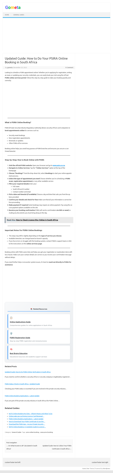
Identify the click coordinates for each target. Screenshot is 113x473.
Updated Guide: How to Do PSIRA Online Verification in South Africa (28, 372)
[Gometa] (13, 8)
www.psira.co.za (59, 165)
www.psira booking (46, 432)
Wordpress (106, 468)
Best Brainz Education (18, 353)
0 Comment (69, 67)
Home (7, 15)
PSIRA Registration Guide (20, 338)
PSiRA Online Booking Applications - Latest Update (22, 396)
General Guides (18, 15)
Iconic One (85, 468)
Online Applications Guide (20, 322)
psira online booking (32, 432)
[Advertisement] (56, 34)
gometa (9, 67)
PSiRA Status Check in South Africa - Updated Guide (22, 384)
